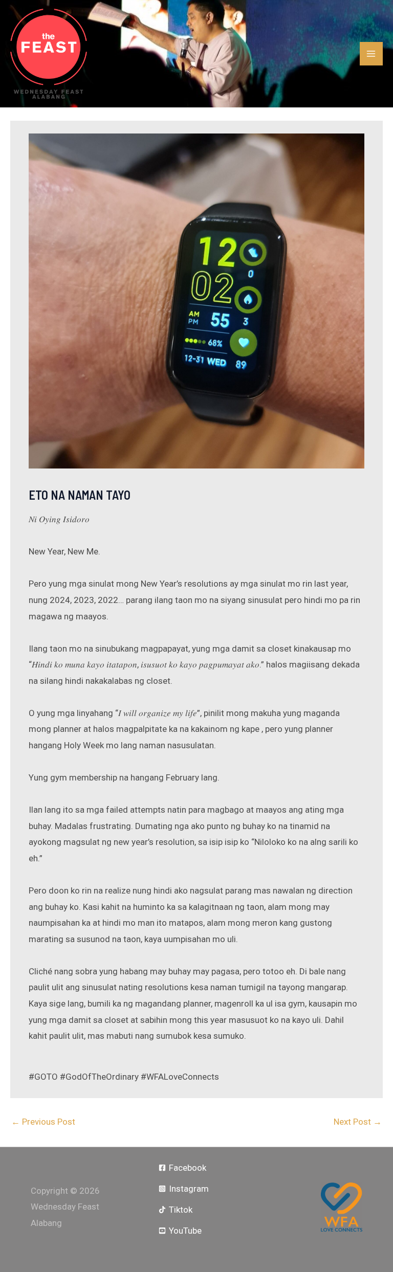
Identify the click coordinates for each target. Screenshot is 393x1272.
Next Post (358, 1122)
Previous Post (43, 1122)
